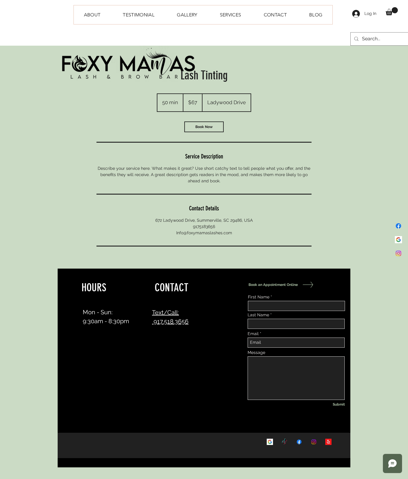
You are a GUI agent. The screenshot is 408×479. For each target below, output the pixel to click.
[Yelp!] (328, 442)
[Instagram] (398, 253)
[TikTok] (284, 442)
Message (256, 352)
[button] (392, 11)
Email (253, 334)
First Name (258, 297)
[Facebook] (398, 226)
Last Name (258, 315)
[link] (204, 126)
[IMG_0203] (398, 239)
